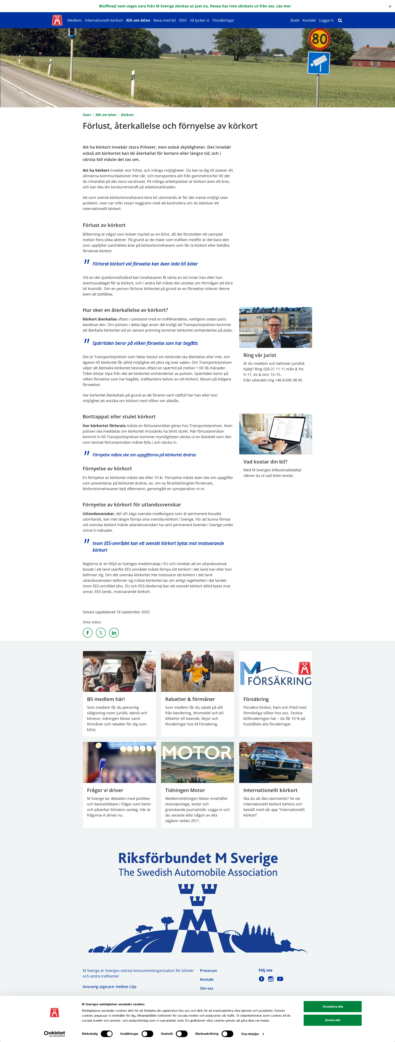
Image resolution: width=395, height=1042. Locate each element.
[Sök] (340, 20)
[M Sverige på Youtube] (280, 979)
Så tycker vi (199, 20)
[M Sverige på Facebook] (262, 979)
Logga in (326, 20)
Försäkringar (223, 20)
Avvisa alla (332, 1020)
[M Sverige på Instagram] (271, 979)
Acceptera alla (333, 1006)
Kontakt (309, 20)
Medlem (74, 20)
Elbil (183, 20)
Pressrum (208, 970)
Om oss (206, 988)
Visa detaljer (250, 1034)
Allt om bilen (138, 20)
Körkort (127, 115)
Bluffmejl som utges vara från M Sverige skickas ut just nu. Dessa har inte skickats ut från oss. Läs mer (195, 6)
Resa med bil (164, 20)
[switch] (147, 1033)
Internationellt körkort (104, 20)
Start (87, 115)
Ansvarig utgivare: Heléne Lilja (109, 986)
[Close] (390, 6)
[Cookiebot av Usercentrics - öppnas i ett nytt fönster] (55, 1034)
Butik (294, 20)
